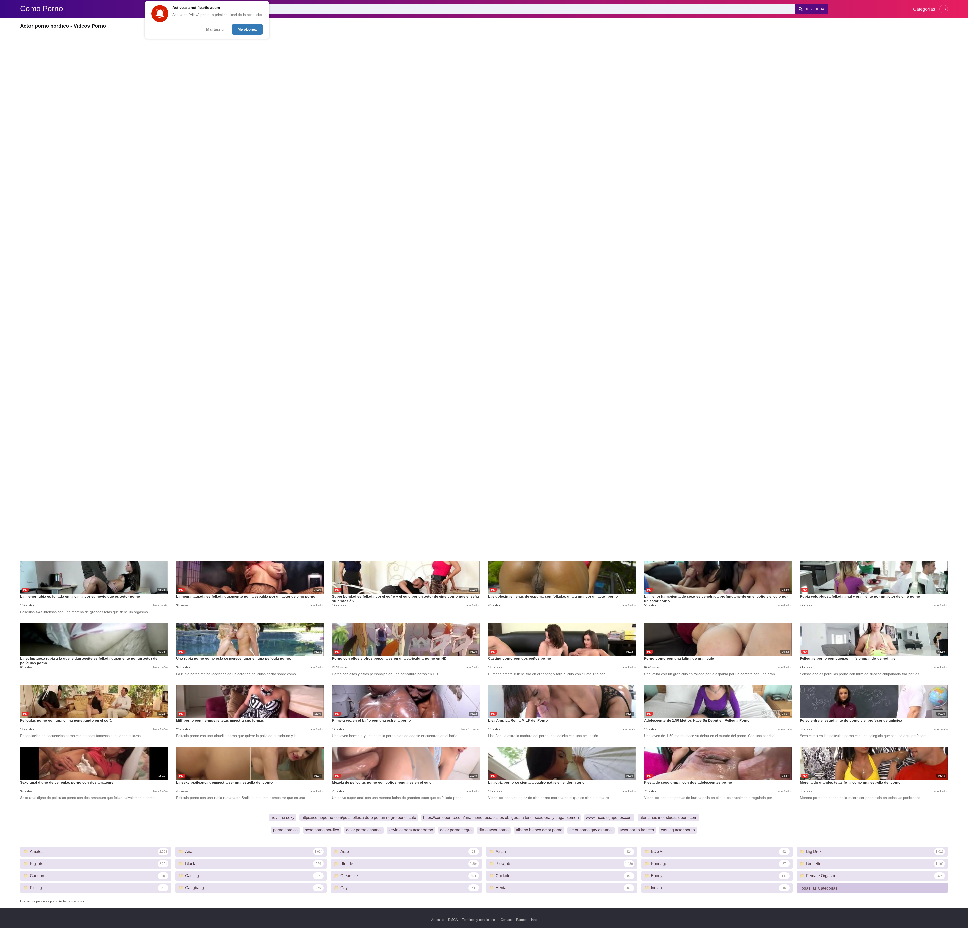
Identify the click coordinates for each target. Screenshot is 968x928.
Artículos (437, 920)
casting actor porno (678, 830)
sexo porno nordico (322, 830)
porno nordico (285, 830)
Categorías (924, 9)
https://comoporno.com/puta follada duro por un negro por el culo (358, 817)
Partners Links (526, 920)
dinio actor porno (494, 830)
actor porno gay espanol (591, 830)
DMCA (453, 920)
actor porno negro (456, 830)
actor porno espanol (364, 830)
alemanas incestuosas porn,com (668, 817)
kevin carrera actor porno (411, 830)
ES (943, 9)
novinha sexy (282, 817)
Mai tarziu (215, 29)
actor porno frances (637, 830)
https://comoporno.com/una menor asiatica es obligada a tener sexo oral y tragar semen (501, 817)
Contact (506, 920)
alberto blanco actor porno (539, 830)
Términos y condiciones (479, 920)
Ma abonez (247, 29)
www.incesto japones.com (609, 817)
